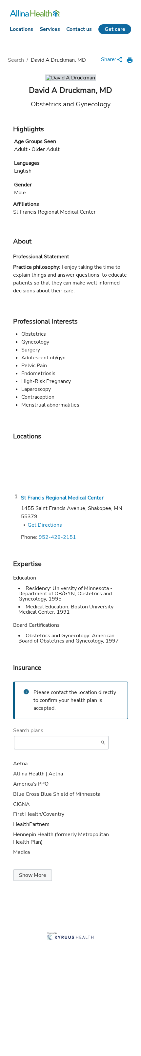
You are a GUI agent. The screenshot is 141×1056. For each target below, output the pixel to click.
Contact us (79, 29)
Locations (21, 29)
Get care (115, 29)
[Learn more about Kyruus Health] (70, 936)
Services (50, 29)
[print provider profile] (129, 60)
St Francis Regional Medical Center (62, 497)
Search (16, 60)
